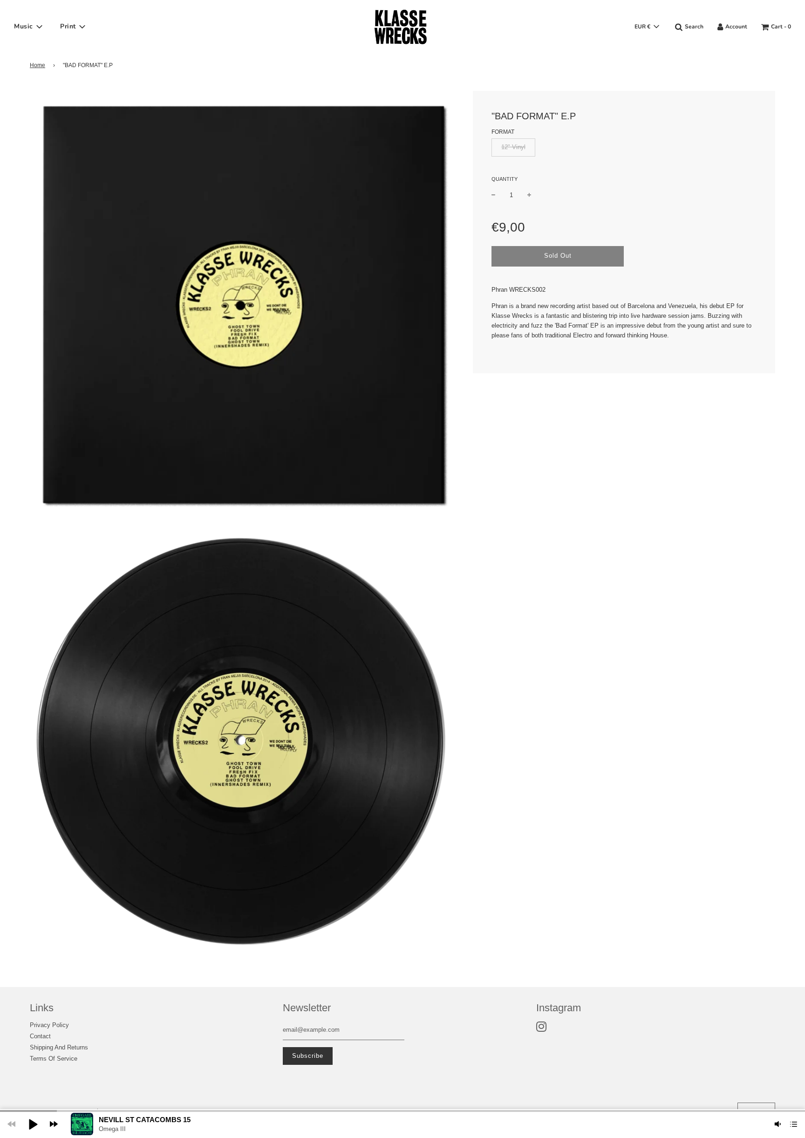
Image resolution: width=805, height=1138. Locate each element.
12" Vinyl (513, 147)
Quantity (504, 179)
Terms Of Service (53, 1058)
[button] (32, 1124)
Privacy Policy (49, 1024)
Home (37, 65)
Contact (40, 1036)
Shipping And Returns (59, 1047)
